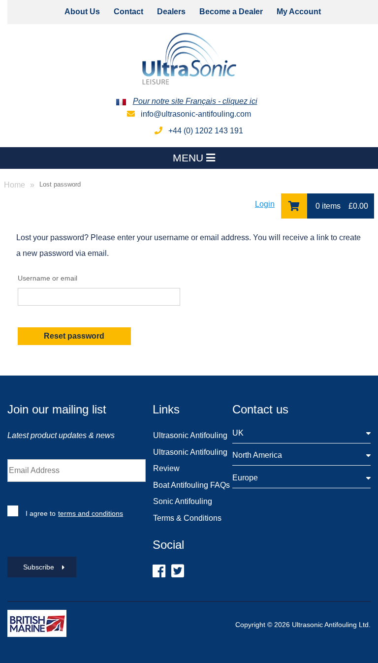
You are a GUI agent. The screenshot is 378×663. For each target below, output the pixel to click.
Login (265, 204)
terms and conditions (90, 513)
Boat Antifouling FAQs (191, 485)
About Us (82, 11)
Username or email (47, 278)
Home (14, 185)
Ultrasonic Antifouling (190, 435)
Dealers (171, 11)
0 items (341, 206)
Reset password (74, 336)
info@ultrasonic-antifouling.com (195, 114)
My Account (299, 11)
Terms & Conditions (187, 518)
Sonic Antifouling (182, 501)
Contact (128, 11)
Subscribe (38, 567)
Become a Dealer (231, 11)
